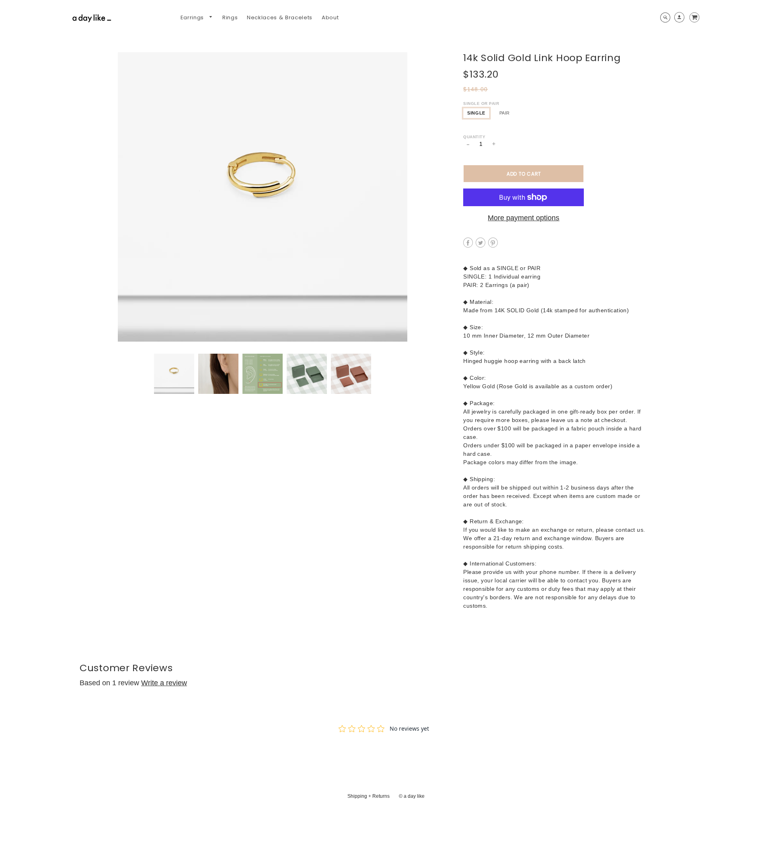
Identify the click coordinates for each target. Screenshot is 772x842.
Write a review (164, 683)
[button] (523, 173)
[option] (262, 197)
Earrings (193, 17)
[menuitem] (197, 17)
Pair (504, 113)
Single (476, 113)
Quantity (474, 137)
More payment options (523, 218)
